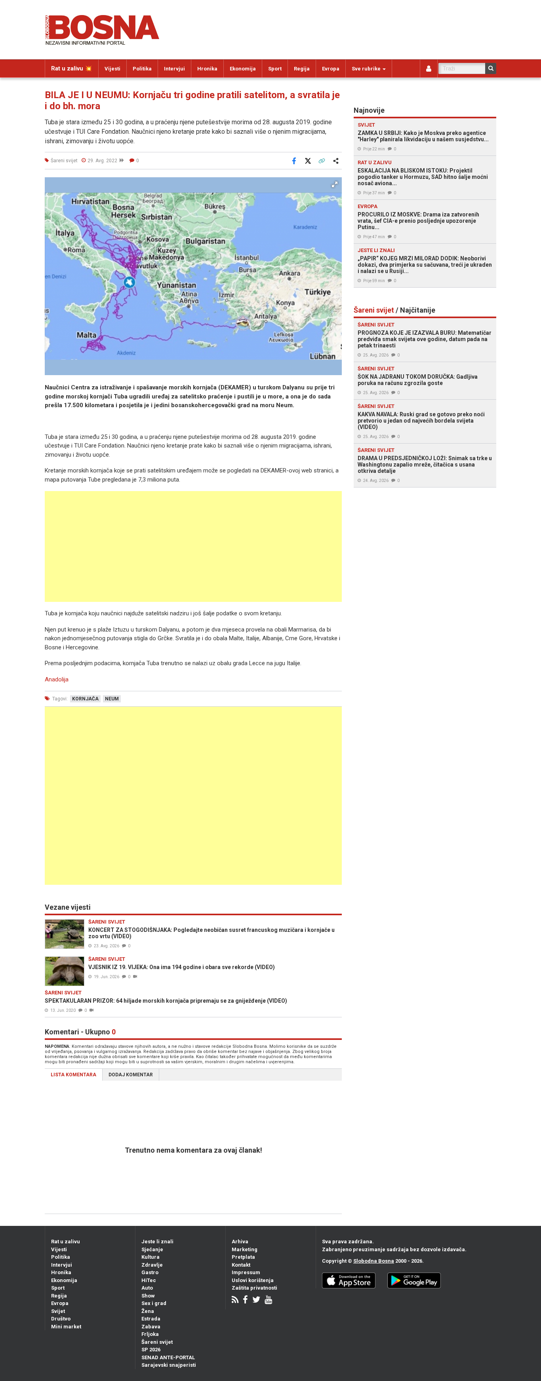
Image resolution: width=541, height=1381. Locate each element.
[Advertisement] (193, 546)
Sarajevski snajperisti (168, 1365)
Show (148, 1296)
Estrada (150, 1319)
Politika (142, 69)
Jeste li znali (157, 1241)
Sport (275, 69)
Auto (147, 1288)
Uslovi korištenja (253, 1280)
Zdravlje (152, 1265)
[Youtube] (268, 1300)
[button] (334, 184)
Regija (302, 69)
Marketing (244, 1249)
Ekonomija (243, 69)
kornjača (85, 699)
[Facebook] (245, 1300)
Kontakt (241, 1265)
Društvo (60, 1319)
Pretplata (243, 1257)
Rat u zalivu (65, 1241)
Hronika (207, 69)
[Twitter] (256, 1300)
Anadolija (57, 679)
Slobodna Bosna (373, 1261)
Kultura (150, 1257)
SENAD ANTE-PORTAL (168, 1357)
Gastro (149, 1272)
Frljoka (150, 1334)
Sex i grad (153, 1303)
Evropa (330, 69)
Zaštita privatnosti (254, 1288)
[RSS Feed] (235, 1300)
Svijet (58, 1311)
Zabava (150, 1327)
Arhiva (240, 1241)
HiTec (148, 1280)
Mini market (66, 1327)
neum (112, 699)
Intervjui (174, 69)
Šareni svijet (157, 1342)
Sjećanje (152, 1249)
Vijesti (112, 69)
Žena (147, 1311)
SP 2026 (150, 1350)
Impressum (246, 1272)
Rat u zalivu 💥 (71, 68)
